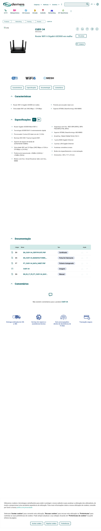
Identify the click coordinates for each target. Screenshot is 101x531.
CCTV (5, 13)
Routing (29, 21)
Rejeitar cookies (51, 523)
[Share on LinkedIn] (82, 29)
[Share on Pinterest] (87, 29)
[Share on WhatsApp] (97, 29)
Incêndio (43, 13)
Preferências (65, 523)
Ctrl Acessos (26, 13)
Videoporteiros (14, 13)
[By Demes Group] (14, 4)
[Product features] (34, 119)
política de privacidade (24, 507)
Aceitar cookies (37, 523)
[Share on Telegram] (92, 29)
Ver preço (81, 36)
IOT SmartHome (63, 13)
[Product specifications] (39, 119)
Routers (39, 21)
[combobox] (76, 4)
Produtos (6, 21)
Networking (51, 13)
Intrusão (35, 13)
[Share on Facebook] (77, 29)
